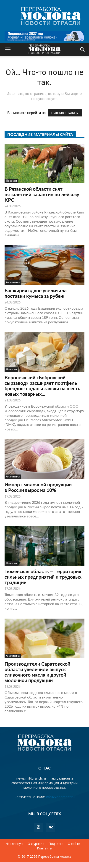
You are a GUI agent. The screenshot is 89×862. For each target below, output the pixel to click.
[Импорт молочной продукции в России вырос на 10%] (44, 459)
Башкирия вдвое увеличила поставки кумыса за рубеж (36, 293)
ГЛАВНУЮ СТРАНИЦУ (64, 113)
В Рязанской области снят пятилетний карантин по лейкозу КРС (42, 194)
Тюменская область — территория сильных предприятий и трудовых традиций (43, 576)
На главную (14, 844)
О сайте (74, 844)
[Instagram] (38, 827)
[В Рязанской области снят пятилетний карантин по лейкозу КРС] (44, 163)
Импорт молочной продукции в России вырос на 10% (38, 487)
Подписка (56, 844)
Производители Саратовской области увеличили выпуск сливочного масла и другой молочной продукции (37, 671)
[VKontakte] (50, 827)
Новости (11, 181)
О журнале (36, 844)
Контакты (44, 848)
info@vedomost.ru (60, 796)
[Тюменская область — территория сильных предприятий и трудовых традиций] (44, 546)
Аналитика (13, 282)
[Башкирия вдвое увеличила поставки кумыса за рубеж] (44, 265)
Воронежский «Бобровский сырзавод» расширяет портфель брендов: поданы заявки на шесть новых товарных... (42, 385)
